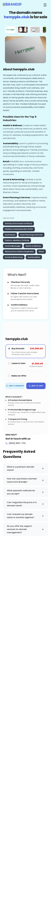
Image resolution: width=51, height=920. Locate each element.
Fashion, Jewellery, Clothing (17, 240)
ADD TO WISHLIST (16, 386)
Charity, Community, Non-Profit (19, 229)
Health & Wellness (33, 246)
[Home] (12, 5)
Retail (41, 251)
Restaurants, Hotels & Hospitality (19, 251)
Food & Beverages (12, 246)
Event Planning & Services (31, 235)
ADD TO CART (37, 386)
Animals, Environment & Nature (18, 223)
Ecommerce (10, 235)
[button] (10, 29)
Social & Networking (14, 257)
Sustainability (34, 257)
